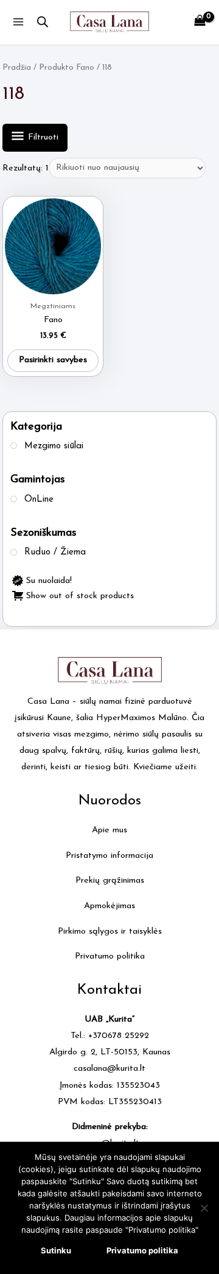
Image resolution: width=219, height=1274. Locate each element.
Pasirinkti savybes (53, 360)
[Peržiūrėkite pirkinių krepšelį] (200, 22)
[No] (204, 1208)
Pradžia (16, 68)
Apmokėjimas (109, 906)
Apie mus (109, 830)
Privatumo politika (110, 956)
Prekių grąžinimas (109, 880)
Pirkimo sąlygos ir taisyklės (110, 931)
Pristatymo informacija (109, 855)
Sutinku (56, 1250)
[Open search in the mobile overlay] (42, 22)
